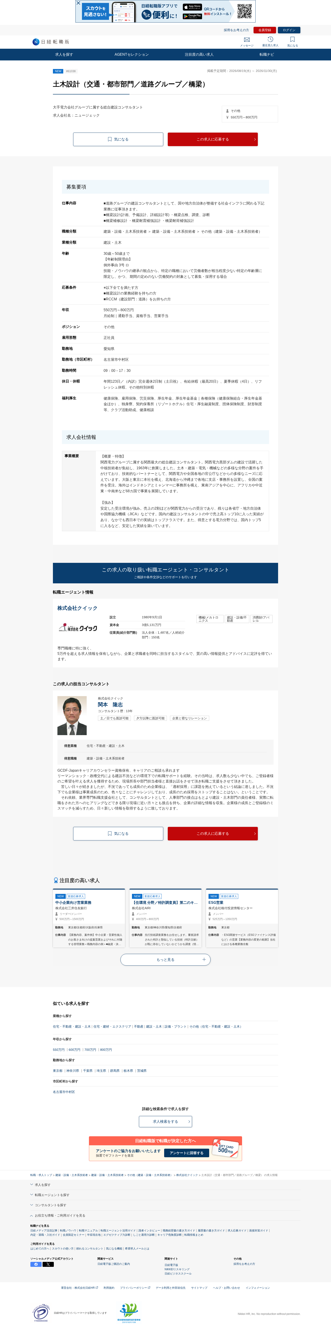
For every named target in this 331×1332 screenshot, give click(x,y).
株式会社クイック (187, 1175)
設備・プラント (176, 1026)
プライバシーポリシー (134, 1287)
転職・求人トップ (41, 1175)
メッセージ (247, 45)
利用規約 (109, 1287)
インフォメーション (258, 1287)
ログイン (289, 30)
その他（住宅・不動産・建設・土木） (216, 1026)
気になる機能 (114, 1248)
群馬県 (115, 1070)
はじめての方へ (39, 1248)
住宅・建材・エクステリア (112, 1026)
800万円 (106, 1049)
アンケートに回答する (187, 1153)
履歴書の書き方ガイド (211, 1230)
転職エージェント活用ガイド (118, 1230)
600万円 (74, 1049)
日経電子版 (171, 1265)
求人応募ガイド (237, 1230)
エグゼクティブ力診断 (116, 1234)
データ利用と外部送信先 (171, 1287)
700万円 (90, 1049)
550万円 (59, 1049)
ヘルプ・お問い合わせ (226, 1287)
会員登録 (264, 30)
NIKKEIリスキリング (177, 1269)
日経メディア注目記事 (43, 1230)
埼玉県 (101, 1070)
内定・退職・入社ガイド (45, 1234)
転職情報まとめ (193, 1234)
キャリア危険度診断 (169, 1234)
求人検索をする (165, 1121)
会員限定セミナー (73, 1234)
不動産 (138, 1026)
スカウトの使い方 (63, 1248)
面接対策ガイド (258, 1230)
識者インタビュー (149, 1230)
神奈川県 (72, 1070)
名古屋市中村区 (64, 1092)
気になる (292, 45)
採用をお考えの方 (236, 30)
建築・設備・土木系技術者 (71, 1175)
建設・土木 (154, 1026)
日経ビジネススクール (178, 1273)
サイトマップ (199, 1287)
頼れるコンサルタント (89, 1248)
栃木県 (128, 1070)
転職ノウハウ (68, 1230)
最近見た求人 (270, 45)
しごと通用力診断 (144, 1234)
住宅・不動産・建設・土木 (72, 1026)
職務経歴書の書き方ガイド (179, 1230)
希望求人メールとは (137, 1248)
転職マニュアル (88, 1230)
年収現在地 (94, 1234)
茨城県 (142, 1070)
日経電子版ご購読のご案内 (113, 1263)
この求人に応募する (213, 139)
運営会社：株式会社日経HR (78, 1287)
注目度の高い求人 (199, 54)
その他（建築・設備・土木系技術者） (150, 1175)
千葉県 (88, 1070)
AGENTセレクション (132, 54)
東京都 (57, 1070)
